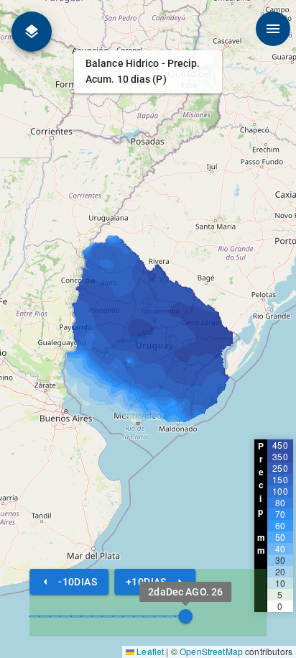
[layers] (31, 32)
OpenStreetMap (211, 651)
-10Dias (77, 582)
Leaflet (149, 651)
